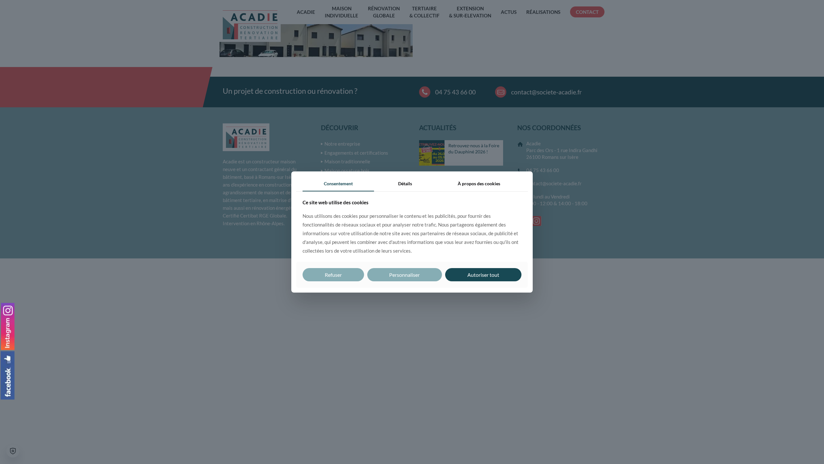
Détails (405, 183)
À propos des (479, 183)
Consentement (338, 183)
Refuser (333, 275)
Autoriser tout (483, 275)
